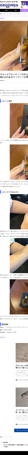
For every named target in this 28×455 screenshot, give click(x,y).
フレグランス (5, 437)
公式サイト (3, 337)
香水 (10, 437)
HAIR (6, 10)
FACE (15, 10)
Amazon (9, 332)
